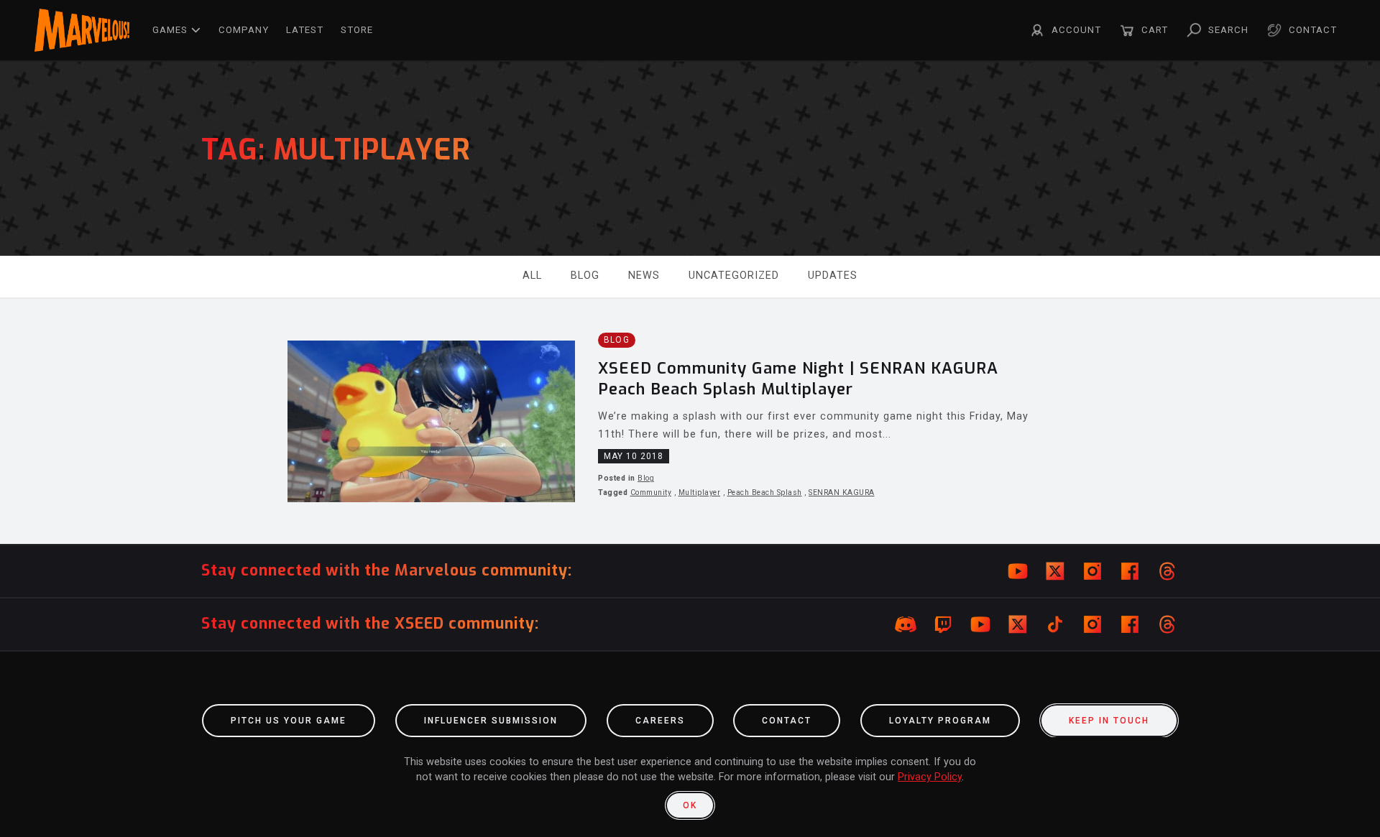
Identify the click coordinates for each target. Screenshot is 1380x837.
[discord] (905, 624)
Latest (304, 29)
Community (651, 492)
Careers (660, 721)
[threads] (1167, 571)
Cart (1154, 29)
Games (170, 29)
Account (1076, 29)
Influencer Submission (491, 721)
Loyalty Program (940, 721)
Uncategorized (734, 275)
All (532, 275)
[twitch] (943, 624)
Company (243, 29)
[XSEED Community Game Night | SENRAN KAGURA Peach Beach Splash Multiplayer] (690, 421)
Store (357, 29)
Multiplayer (699, 492)
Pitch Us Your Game (288, 721)
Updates (832, 275)
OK (690, 805)
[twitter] (1055, 571)
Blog (585, 275)
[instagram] (1092, 571)
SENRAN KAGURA (842, 492)
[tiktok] (1055, 624)
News (644, 275)
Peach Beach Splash (764, 492)
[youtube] (1017, 571)
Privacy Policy (930, 777)
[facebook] (1129, 571)
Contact (1313, 29)
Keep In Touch (1109, 721)
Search (1228, 29)
